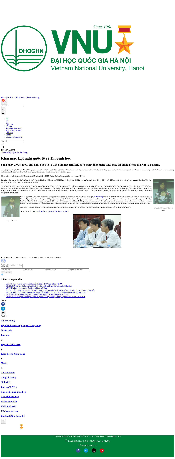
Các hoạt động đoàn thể (13, 416)
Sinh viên (9, 133)
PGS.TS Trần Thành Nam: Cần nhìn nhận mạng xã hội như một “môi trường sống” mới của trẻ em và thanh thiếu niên (50, 290)
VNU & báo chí (8, 406)
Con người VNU (9, 387)
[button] (87, 304)
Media (4, 363)
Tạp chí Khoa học (10, 396)
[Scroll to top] (3, 421)
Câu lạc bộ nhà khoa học (13, 392)
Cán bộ (8, 135)
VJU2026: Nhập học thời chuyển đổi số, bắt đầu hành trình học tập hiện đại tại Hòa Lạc (39, 286)
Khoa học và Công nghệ (13, 354)
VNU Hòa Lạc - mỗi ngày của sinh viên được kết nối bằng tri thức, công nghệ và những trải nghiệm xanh (45, 292)
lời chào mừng (98, 197)
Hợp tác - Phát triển (10, 344)
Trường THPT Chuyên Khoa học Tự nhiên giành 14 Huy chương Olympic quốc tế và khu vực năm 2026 (45, 297)
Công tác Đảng (8, 377)
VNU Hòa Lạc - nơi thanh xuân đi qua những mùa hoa (26, 288)
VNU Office (15, 97)
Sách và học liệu (9, 401)
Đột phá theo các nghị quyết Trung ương (21, 325)
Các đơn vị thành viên (14, 137)
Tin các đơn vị (8, 372)
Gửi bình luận (6, 272)
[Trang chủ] (72, 95)
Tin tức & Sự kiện (8, 152)
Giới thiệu (9, 124)
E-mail (22, 97)
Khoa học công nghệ (13, 128)
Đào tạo (9, 126)
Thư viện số (5, 97)
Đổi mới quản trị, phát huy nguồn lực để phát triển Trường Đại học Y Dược (34, 284)
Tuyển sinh (6, 330)
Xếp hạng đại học (9, 411)
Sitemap (36, 97)
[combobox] (4, 102)
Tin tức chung (22, 152)
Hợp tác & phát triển (13, 130)
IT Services (29, 97)
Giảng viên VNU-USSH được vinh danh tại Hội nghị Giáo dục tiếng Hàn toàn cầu (37, 295)
